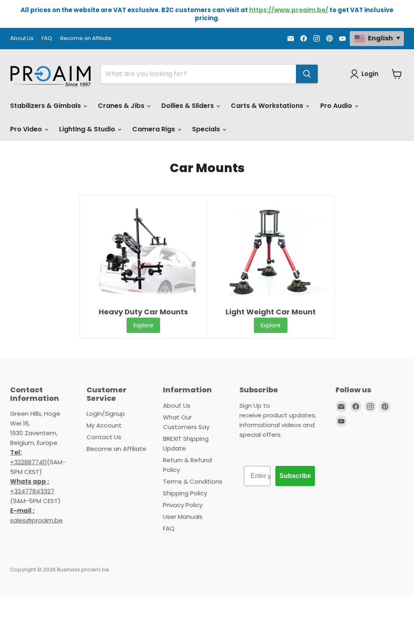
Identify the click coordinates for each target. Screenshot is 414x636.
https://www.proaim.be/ (288, 10)
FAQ (47, 39)
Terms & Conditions (192, 481)
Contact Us (104, 437)
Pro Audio (337, 105)
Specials (207, 129)
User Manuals (183, 516)
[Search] (307, 74)
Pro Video (27, 129)
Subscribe (295, 475)
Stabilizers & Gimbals (46, 105)
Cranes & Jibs (122, 105)
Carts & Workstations (268, 105)
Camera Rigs (154, 129)
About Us (22, 39)
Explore (143, 325)
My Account (104, 425)
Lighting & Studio (88, 129)
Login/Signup (106, 413)
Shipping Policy (185, 493)
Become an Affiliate (86, 39)
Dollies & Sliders (188, 105)
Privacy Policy (183, 505)
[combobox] (198, 74)
